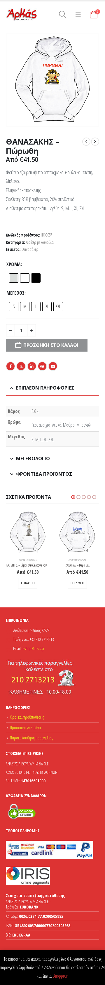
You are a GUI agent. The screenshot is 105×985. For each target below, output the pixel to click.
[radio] (13, 278)
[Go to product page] (28, 532)
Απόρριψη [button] (60, 976)
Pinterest (42, 366)
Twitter (21, 366)
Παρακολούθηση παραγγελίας (31, 738)
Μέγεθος (15, 293)
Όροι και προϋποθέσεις (27, 717)
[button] (62, 14)
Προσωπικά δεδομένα (25, 727)
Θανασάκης (30, 249)
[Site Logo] (22, 15)
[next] (95, 142)
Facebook (10, 366)
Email (52, 366)
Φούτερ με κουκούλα (40, 242)
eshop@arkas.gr (33, 648)
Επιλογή (28, 583)
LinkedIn (31, 366)
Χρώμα (13, 264)
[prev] (86, 142)
